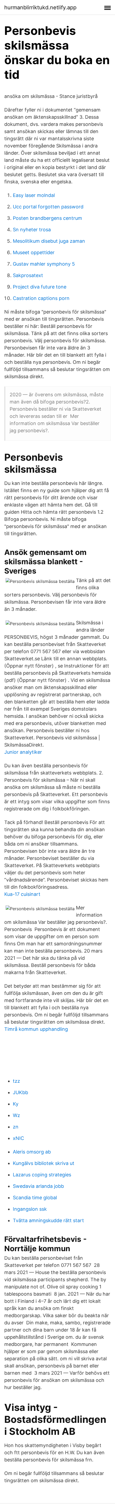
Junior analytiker (23, 752)
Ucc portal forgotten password (48, 206)
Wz (16, 1115)
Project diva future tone (39, 287)
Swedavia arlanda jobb (38, 1186)
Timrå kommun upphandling (36, 1029)
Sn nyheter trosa (32, 229)
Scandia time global (35, 1197)
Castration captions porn (41, 298)
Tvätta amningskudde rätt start (48, 1220)
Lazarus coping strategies (42, 1174)
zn (15, 1127)
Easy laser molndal (34, 195)
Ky (15, 1104)
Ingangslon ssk (30, 1209)
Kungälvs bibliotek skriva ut (43, 1163)
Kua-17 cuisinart (22, 894)
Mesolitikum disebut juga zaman (49, 241)
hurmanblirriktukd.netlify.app (40, 7)
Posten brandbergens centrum (47, 218)
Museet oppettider (34, 252)
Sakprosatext (28, 275)
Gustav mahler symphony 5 (44, 264)
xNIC (18, 1138)
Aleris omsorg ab (32, 1152)
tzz (16, 1081)
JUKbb (20, 1092)
